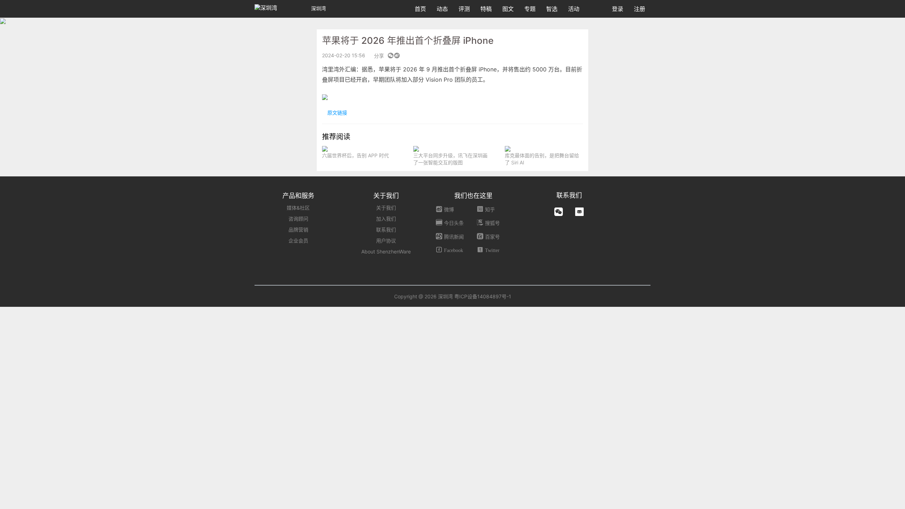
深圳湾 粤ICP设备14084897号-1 (474, 296)
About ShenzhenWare (386, 251)
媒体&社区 (298, 208)
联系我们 (386, 230)
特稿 (486, 8)
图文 (508, 8)
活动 (573, 8)
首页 (420, 8)
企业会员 (298, 241)
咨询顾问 (298, 219)
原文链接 (336, 113)
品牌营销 (298, 230)
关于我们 (386, 208)
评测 (464, 8)
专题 (530, 8)
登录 (617, 8)
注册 (639, 8)
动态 (442, 8)
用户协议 (386, 241)
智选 (551, 8)
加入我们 (386, 219)
